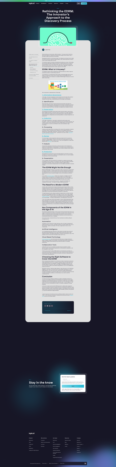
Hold (30, 442)
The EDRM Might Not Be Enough (33, 58)
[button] (38, 3)
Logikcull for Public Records (34, 450)
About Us (78, 440)
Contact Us (79, 452)
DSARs (54, 455)
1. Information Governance (51, 95)
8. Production (47, 152)
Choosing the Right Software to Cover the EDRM (34, 75)
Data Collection (55, 448)
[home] (31, 3)
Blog (65, 442)
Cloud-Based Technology (34, 70)
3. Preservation (47, 109)
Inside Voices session (50, 175)
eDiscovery (31, 440)
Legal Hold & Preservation (57, 457)
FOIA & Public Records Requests (57, 453)
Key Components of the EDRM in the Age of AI (33, 65)
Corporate (42, 440)
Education (42, 446)
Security (78, 450)
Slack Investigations (56, 446)
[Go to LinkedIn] (85, 463)
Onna (30, 446)
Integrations (31, 448)
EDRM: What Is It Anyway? (33, 54)
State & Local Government (45, 442)
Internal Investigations (56, 444)
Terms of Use (62, 463)
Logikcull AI (31, 444)
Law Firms (42, 444)
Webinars (66, 444)
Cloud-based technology (46, 239)
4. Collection (46, 118)
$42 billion (49, 141)
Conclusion (31, 78)
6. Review (45, 136)
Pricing (67, 3)
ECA (53, 442)
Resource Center (68, 440)
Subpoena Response (56, 450)
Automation (31, 67)
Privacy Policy (77, 383)
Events (66, 446)
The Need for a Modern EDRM (33, 61)
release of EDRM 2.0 (45, 196)
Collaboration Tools (33, 72)
